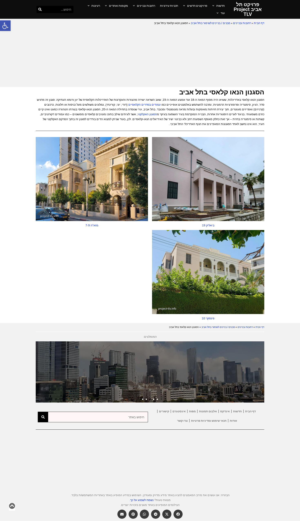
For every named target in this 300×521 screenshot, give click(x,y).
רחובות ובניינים (146, 5)
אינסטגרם (179, 411)
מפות (192, 411)
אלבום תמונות (208, 411)
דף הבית (259, 23)
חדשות (220, 5)
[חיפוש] (40, 9)
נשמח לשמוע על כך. (141, 500)
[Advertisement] (150, 56)
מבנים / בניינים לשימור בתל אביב (210, 23)
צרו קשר (182, 420)
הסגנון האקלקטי (147, 114)
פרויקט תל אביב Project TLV (248, 9)
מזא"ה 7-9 (92, 225)
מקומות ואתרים (118, 5)
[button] (5, 25)
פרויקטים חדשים (197, 5)
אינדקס (225, 411)
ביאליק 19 (208, 225)
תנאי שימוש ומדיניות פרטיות (209, 420)
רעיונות (95, 5)
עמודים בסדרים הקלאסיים (144, 104)
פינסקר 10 (208, 318)
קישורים (164, 411)
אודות (233, 420)
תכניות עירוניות (169, 5)
